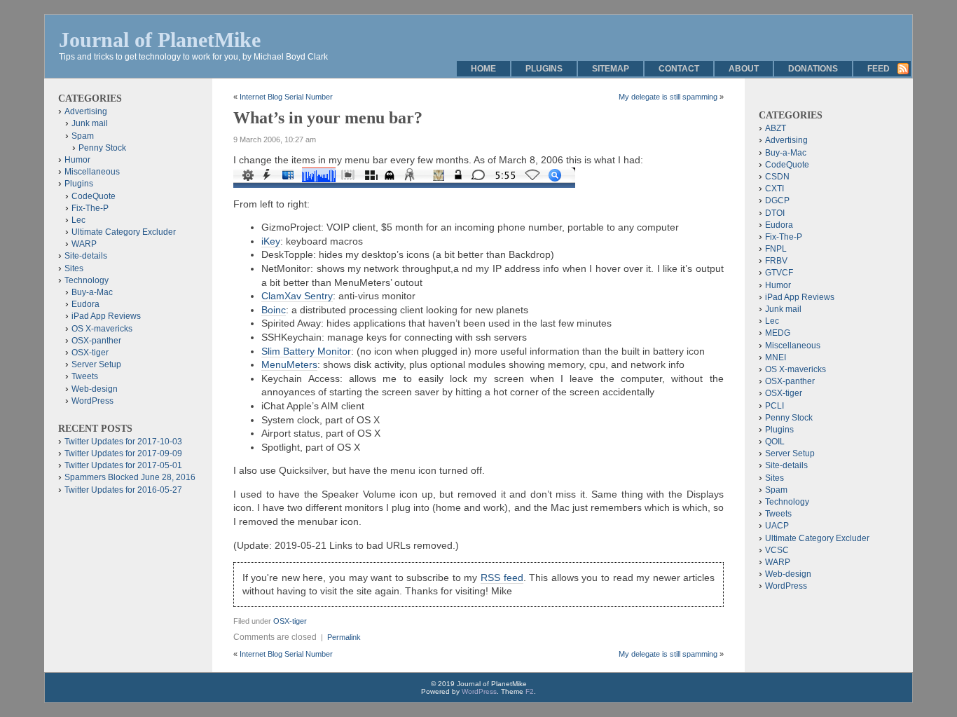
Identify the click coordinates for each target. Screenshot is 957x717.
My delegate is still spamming (668, 97)
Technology (86, 280)
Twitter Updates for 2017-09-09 (123, 453)
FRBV (776, 261)
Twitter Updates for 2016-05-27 (123, 490)
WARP (84, 244)
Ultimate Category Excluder (123, 232)
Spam (82, 136)
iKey (270, 241)
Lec (78, 220)
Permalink (344, 637)
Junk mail (89, 123)
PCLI (774, 406)
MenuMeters (289, 364)
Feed (878, 69)
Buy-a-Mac (92, 292)
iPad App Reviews (106, 316)
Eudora (85, 304)
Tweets (84, 376)
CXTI (774, 188)
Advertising (85, 111)
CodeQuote (93, 196)
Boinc (273, 309)
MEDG (777, 333)
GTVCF (779, 273)
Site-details (85, 256)
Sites (73, 268)
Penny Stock (102, 148)
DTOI (775, 213)
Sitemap (610, 69)
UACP (777, 526)
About (744, 69)
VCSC (777, 550)
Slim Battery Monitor (306, 351)
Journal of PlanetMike (160, 39)
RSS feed (502, 577)
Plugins (544, 69)
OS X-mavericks (101, 329)
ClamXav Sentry (297, 295)
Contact (679, 69)
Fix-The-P (90, 208)
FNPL (776, 249)
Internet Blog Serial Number (286, 97)
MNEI (775, 357)
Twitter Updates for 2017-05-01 (123, 465)
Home (483, 69)
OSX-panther (96, 341)
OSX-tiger (290, 621)
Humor (77, 160)
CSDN (777, 177)
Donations (813, 69)
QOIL (775, 441)
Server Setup (96, 364)
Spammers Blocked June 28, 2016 (129, 477)
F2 (529, 691)
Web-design (94, 389)
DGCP (777, 200)
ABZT (775, 128)
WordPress (92, 401)
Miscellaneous (92, 172)
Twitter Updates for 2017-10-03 (123, 441)
